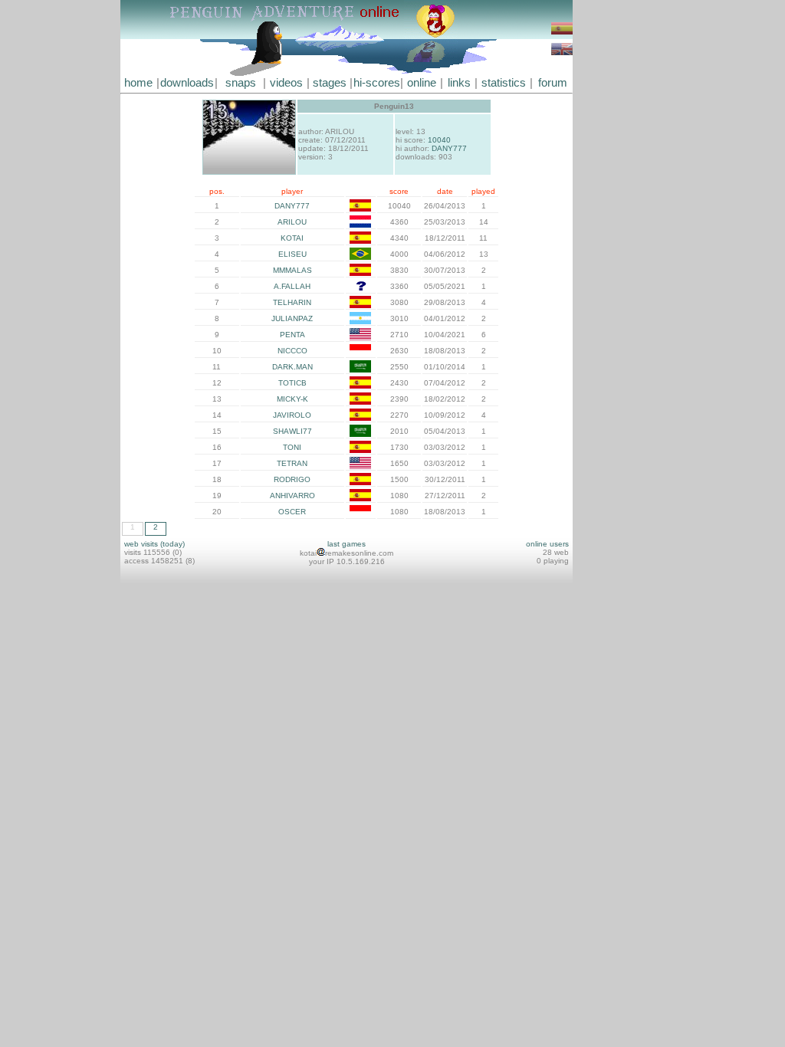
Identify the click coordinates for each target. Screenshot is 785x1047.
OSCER (292, 511)
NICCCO (292, 350)
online (421, 83)
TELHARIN (292, 302)
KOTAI (292, 238)
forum (552, 83)
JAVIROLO (292, 415)
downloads (187, 83)
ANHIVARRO (292, 495)
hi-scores (376, 83)
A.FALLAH (292, 286)
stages (330, 83)
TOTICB (292, 383)
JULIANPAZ (292, 318)
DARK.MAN (292, 367)
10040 (439, 140)
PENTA (292, 334)
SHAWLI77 (292, 431)
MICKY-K (292, 399)
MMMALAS (292, 270)
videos (286, 83)
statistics (503, 83)
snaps (240, 83)
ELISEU (292, 254)
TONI (292, 447)
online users (547, 544)
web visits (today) (154, 544)
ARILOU (292, 222)
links (459, 83)
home (138, 83)
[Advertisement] (619, 230)
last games (346, 544)
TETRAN (292, 463)
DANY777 (449, 148)
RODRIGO (292, 479)
